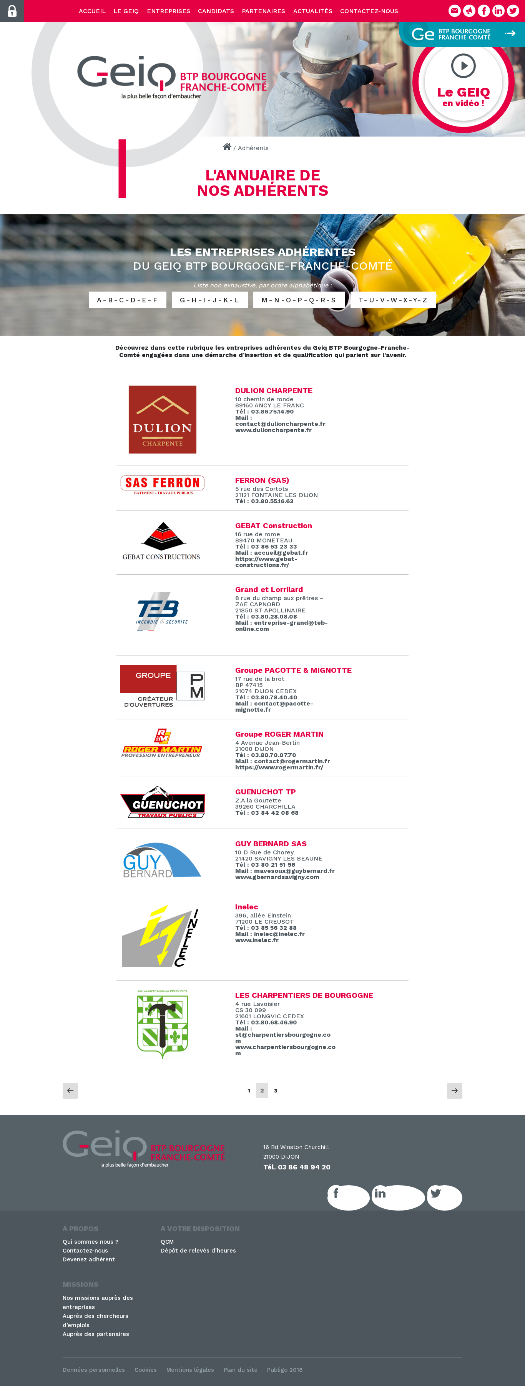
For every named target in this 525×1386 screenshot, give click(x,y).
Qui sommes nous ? (90, 1241)
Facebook (357, 1198)
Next (515, 77)
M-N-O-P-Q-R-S (299, 300)
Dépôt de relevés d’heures (198, 1250)
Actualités (312, 11)
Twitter (453, 1198)
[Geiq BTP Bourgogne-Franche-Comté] (175, 77)
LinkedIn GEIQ (407, 1198)
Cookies (146, 1369)
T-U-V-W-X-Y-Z (394, 300)
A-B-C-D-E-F (128, 300)
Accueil (92, 11)
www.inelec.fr (257, 940)
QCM (167, 1241)
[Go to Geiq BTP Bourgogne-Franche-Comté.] (227, 148)
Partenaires (263, 11)
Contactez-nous (369, 11)
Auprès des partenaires (96, 1334)
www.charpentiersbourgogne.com (285, 1050)
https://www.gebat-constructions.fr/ (266, 562)
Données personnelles (94, 1369)
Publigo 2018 (285, 1369)
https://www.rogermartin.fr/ (279, 767)
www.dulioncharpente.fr (273, 430)
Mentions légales (190, 1369)
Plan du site (241, 1369)
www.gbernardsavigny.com (277, 877)
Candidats (216, 11)
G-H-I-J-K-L (210, 300)
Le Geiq (126, 11)
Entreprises (168, 11)
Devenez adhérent (89, 1259)
